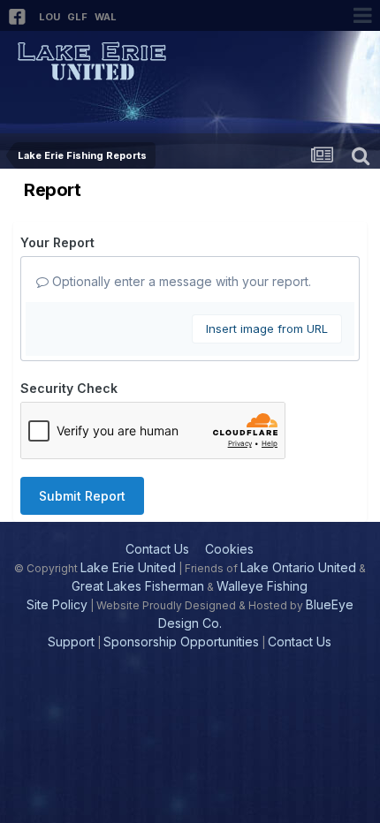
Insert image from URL (267, 328)
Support (71, 641)
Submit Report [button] (82, 495)
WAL (106, 17)
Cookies (229, 548)
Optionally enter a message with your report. (180, 281)
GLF (77, 17)
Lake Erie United (128, 567)
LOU (49, 17)
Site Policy (57, 604)
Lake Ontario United (298, 567)
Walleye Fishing (262, 585)
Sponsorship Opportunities (181, 641)
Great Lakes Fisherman (138, 585)
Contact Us (157, 548)
